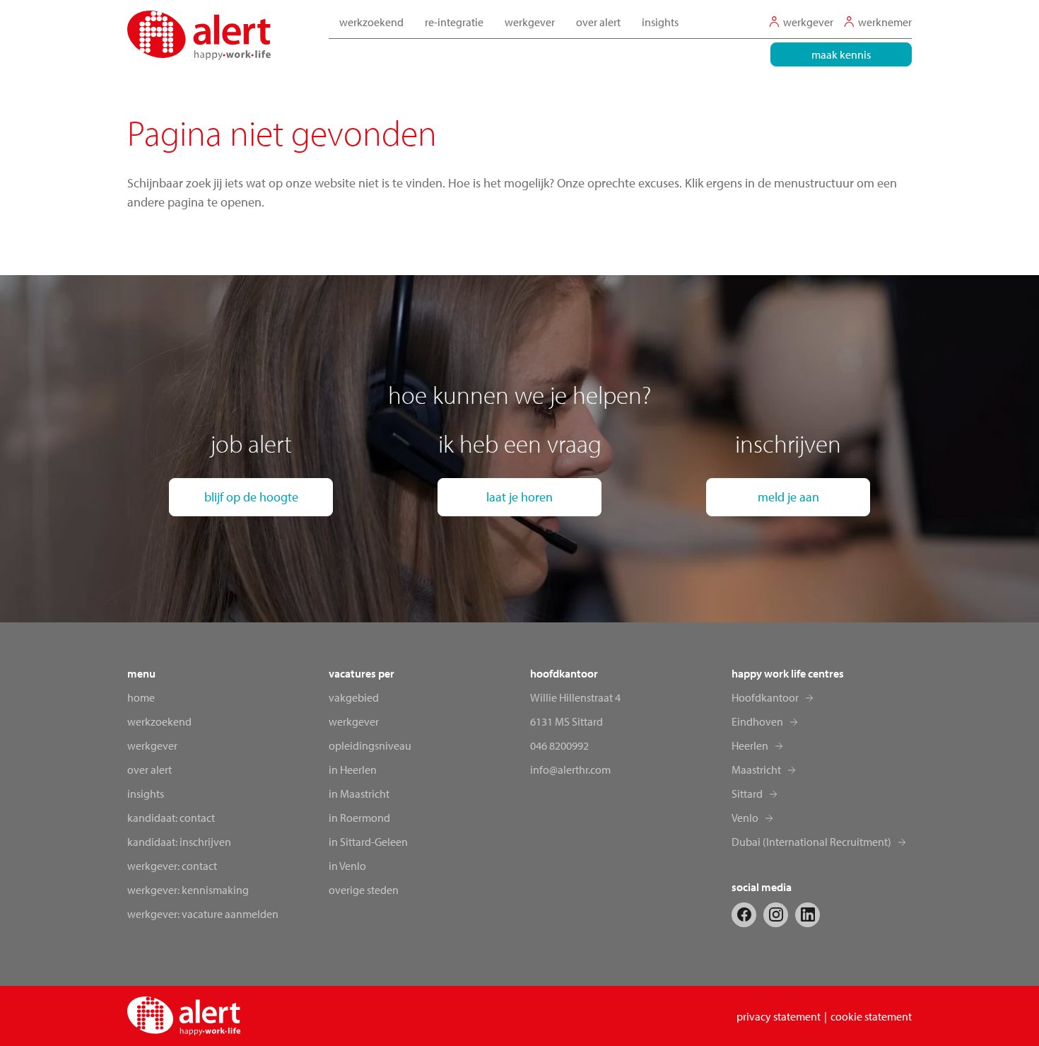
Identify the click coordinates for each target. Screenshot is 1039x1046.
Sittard (747, 793)
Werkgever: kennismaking (188, 890)
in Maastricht (359, 793)
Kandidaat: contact (171, 817)
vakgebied (354, 697)
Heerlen (750, 745)
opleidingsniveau (370, 745)
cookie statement (871, 1016)
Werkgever (152, 745)
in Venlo (347, 866)
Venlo (745, 817)
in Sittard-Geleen (368, 842)
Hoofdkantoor (765, 697)
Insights (660, 22)
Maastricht (756, 769)
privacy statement (778, 1016)
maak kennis (841, 54)
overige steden (364, 890)
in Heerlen (353, 769)
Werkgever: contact (172, 866)
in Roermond (359, 817)
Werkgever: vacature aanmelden (202, 914)
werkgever (354, 721)
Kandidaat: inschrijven (179, 842)
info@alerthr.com (570, 769)
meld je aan (788, 497)
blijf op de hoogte (251, 497)
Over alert (149, 769)
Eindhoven (757, 721)
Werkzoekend (159, 721)
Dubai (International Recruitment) (811, 842)
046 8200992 (559, 745)
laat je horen (519, 497)
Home (141, 697)
